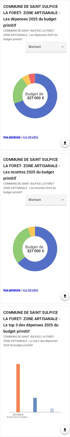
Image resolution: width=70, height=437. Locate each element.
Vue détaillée (30, 137)
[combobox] (46, 47)
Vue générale (11, 137)
